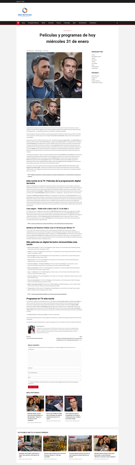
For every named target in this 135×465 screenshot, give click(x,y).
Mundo (43, 23)
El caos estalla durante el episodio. (35, 337)
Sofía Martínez (31, 50)
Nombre (30, 368)
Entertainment (82, 23)
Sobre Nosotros (95, 75)
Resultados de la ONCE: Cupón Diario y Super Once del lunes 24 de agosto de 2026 (29, 455)
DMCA (93, 79)
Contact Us (94, 77)
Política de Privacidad (97, 82)
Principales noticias (33, 23)
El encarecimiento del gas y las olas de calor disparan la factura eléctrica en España (79, 455)
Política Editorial (96, 81)
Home (23, 23)
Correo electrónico (33, 372)
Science (59, 23)
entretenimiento (67, 30)
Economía (51, 23)
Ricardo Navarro (39, 422)
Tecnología (67, 23)
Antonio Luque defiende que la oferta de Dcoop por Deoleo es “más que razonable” (55, 455)
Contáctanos (92, 23)
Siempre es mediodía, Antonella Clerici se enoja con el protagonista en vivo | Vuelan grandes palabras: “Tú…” (69, 338)
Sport (74, 23)
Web (29, 377)
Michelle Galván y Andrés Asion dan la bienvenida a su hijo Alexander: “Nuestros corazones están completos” (35, 417)
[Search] (117, 23)
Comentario (31, 349)
